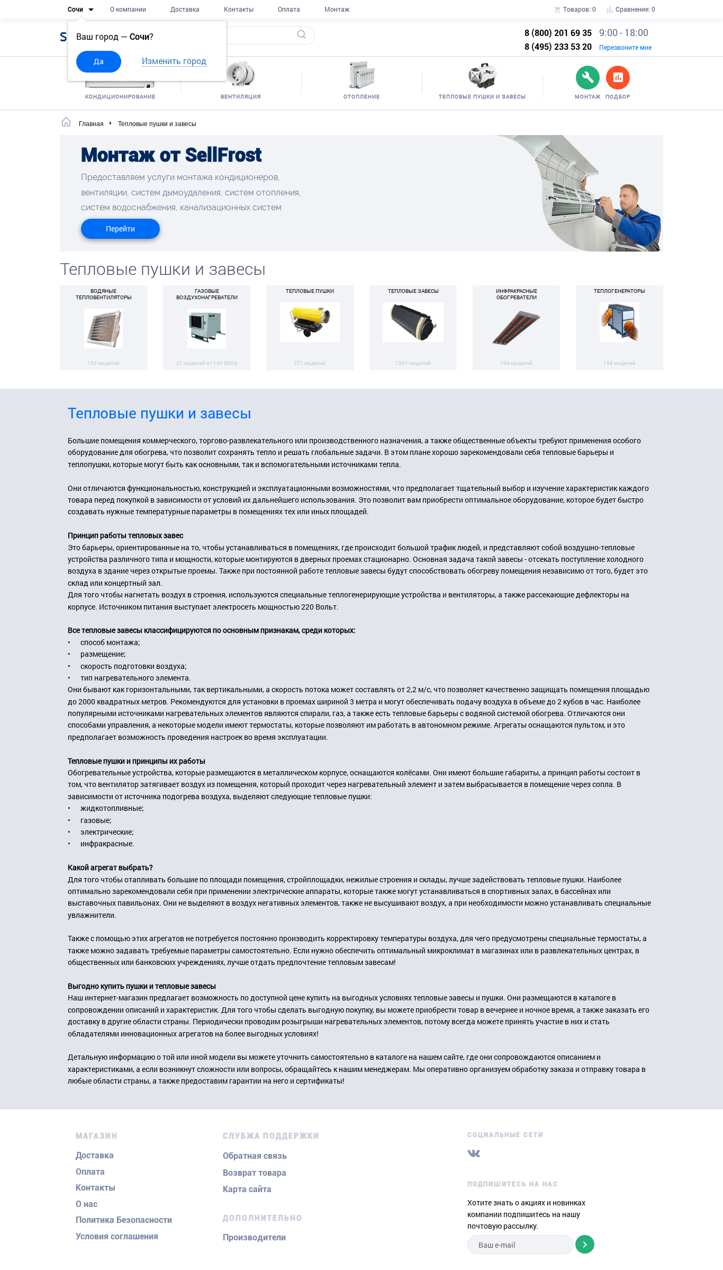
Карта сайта (247, 1189)
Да (99, 61)
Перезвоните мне (625, 47)
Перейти (120, 228)
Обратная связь (255, 1156)
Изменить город (174, 60)
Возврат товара (254, 1173)
